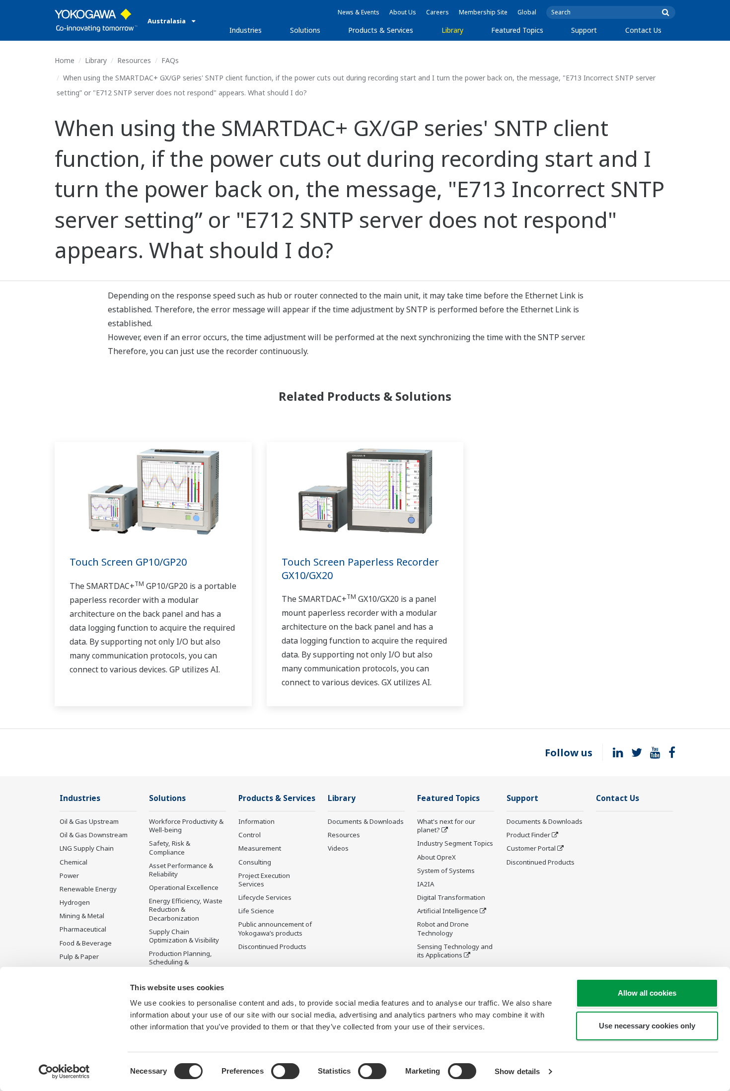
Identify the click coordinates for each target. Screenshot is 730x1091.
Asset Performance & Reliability (181, 869)
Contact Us (643, 30)
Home (64, 60)
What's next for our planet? (446, 825)
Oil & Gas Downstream (94, 834)
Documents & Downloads (366, 821)
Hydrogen (75, 902)
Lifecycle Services (265, 897)
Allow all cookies (647, 993)
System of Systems (446, 870)
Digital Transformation (451, 897)
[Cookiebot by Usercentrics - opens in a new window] (64, 1071)
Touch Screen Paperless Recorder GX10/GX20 (360, 568)
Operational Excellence (184, 887)
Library (452, 30)
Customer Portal (531, 848)
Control (249, 834)
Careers (437, 12)
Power (69, 875)
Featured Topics (517, 30)
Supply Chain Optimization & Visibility (184, 936)
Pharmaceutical (83, 929)
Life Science (256, 910)
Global (526, 12)
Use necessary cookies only (647, 1025)
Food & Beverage (86, 943)
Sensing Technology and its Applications (455, 950)
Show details (517, 1071)
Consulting (254, 862)
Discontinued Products (272, 946)
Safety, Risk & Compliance (169, 847)
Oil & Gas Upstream (89, 821)
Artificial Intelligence (447, 910)
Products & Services (380, 30)
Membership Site (483, 12)
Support (584, 30)
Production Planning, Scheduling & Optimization (180, 962)
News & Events (358, 12)
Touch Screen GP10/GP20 (128, 562)
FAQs (170, 60)
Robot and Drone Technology (443, 928)
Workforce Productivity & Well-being (186, 825)
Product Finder (528, 834)
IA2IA (425, 883)
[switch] (285, 1071)
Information (256, 821)
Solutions (305, 30)
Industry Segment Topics (455, 843)
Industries (245, 30)
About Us (402, 12)
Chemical (73, 862)
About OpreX (436, 857)
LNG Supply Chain (87, 848)
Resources (134, 60)
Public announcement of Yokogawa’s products (275, 928)
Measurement (259, 848)
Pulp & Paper (79, 956)
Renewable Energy (88, 888)
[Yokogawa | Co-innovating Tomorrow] (96, 20)
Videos (338, 848)
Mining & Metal (82, 915)
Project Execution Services (264, 879)
